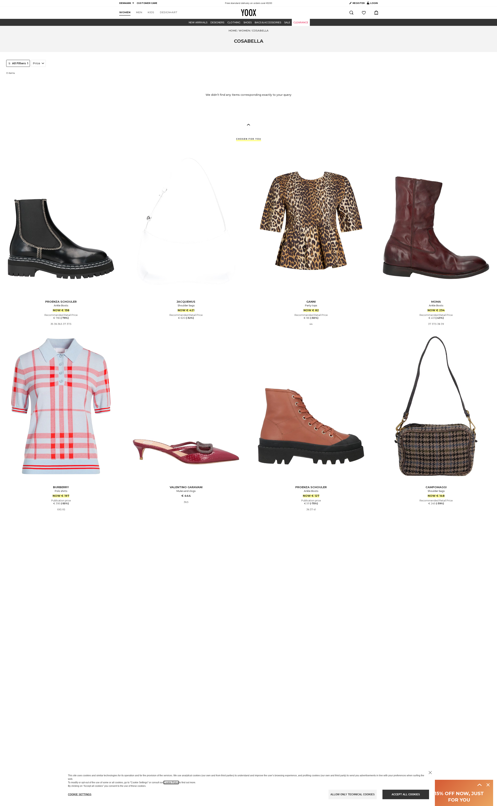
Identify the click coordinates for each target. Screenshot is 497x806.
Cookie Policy (171, 782)
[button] (248, 124)
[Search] (351, 13)
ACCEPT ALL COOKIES (406, 794)
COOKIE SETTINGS (79, 794)
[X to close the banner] (430, 772)
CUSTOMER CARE (147, 3)
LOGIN (372, 4)
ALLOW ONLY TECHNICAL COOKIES (352, 794)
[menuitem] (124, 12)
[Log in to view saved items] (364, 13)
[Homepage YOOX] (248, 12)
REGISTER (359, 3)
